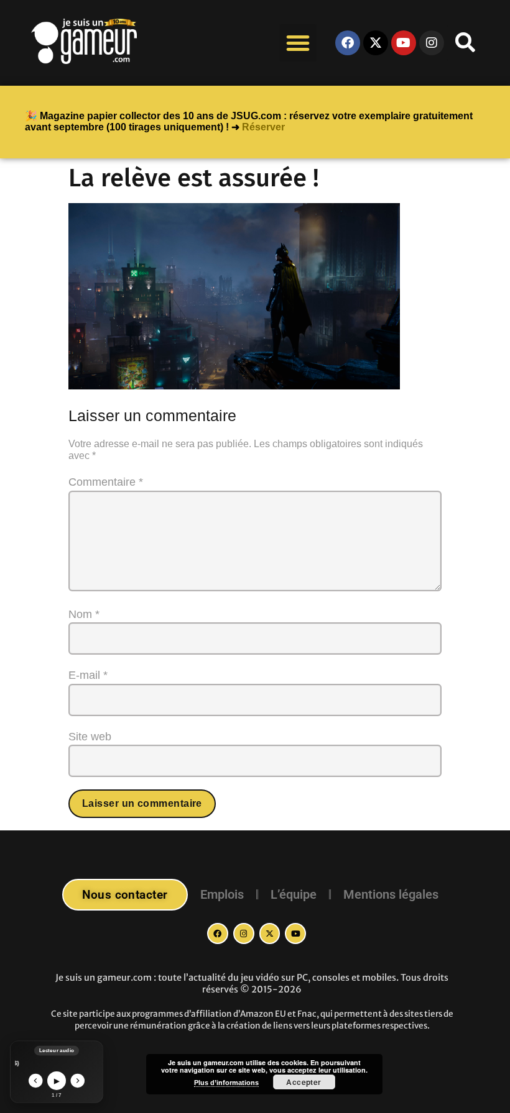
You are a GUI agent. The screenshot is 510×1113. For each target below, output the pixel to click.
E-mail (88, 675)
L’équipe (294, 894)
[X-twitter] (375, 42)
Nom (84, 614)
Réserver (263, 127)
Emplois (222, 894)
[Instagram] (243, 933)
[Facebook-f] (217, 933)
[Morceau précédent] (36, 1081)
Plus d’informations (226, 1082)
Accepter (304, 1082)
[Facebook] (347, 42)
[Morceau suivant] (78, 1081)
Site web (89, 736)
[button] (298, 42)
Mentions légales (390, 894)
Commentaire (105, 482)
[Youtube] (403, 42)
